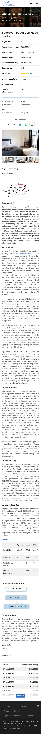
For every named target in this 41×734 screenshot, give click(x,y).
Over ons (7, 707)
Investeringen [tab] (7, 655)
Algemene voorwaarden (12, 716)
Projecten (12, 18)
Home (4, 18)
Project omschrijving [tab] (10, 169)
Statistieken (30, 716)
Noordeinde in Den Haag (30, 254)
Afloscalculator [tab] (7, 173)
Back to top (38, 730)
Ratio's (5, 539)
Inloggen (36, 3)
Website (4, 649)
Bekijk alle (20, 695)
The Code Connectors (14, 724)
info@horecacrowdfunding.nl (12, 726)
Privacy (7, 711)
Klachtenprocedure (22, 707)
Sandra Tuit (16, 391)
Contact (17, 711)
